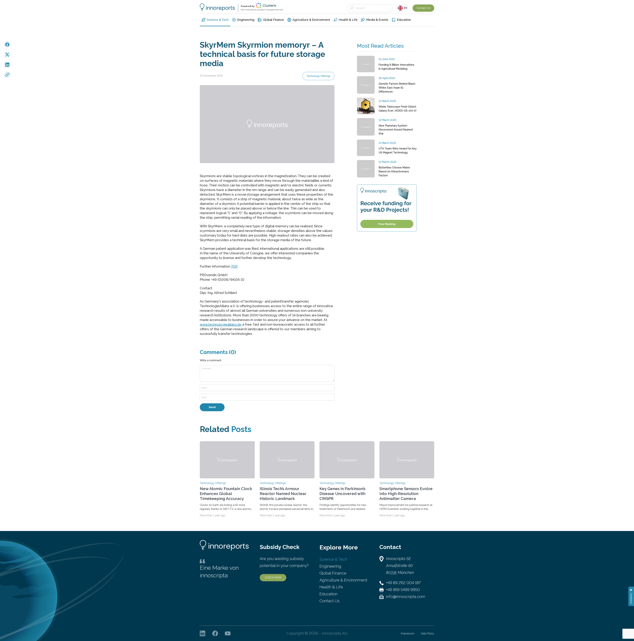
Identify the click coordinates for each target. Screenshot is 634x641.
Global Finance (332, 573)
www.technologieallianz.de (220, 324)
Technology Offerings (318, 76)
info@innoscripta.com (405, 596)
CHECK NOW (273, 577)
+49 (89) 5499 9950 (403, 589)
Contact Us (423, 8)
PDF (234, 266)
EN (405, 8)
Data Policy (427, 633)
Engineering (330, 566)
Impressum (407, 633)
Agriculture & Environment (343, 580)
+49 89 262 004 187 (403, 582)
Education (328, 594)
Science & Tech (333, 559)
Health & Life (331, 587)
